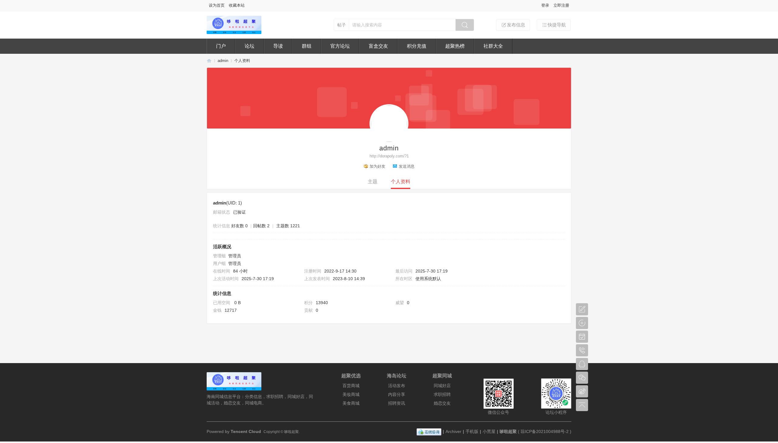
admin (223, 60)
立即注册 (561, 5)
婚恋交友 (442, 403)
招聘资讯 (396, 403)
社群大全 (493, 46)
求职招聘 (442, 394)
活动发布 (396, 385)
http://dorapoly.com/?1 (389, 156)
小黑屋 (489, 431)
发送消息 (407, 166)
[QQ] (429, 431)
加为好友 (377, 166)
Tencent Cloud (246, 431)
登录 (545, 5)
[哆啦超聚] (234, 32)
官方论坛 (340, 46)
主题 (372, 181)
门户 (221, 46)
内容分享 (396, 394)
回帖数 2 (261, 225)
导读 (278, 46)
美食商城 (351, 403)
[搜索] (465, 25)
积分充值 (416, 46)
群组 (307, 46)
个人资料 (400, 181)
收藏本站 (237, 5)
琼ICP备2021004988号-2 (545, 431)
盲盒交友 (378, 46)
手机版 (472, 431)
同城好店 (442, 385)
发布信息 (516, 24)
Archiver (453, 431)
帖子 (341, 24)
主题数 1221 (288, 225)
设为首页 (217, 5)
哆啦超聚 (209, 60)
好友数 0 (239, 225)
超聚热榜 (455, 46)
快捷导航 (557, 24)
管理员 (234, 255)
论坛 (249, 46)
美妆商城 (351, 394)
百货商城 (351, 385)
